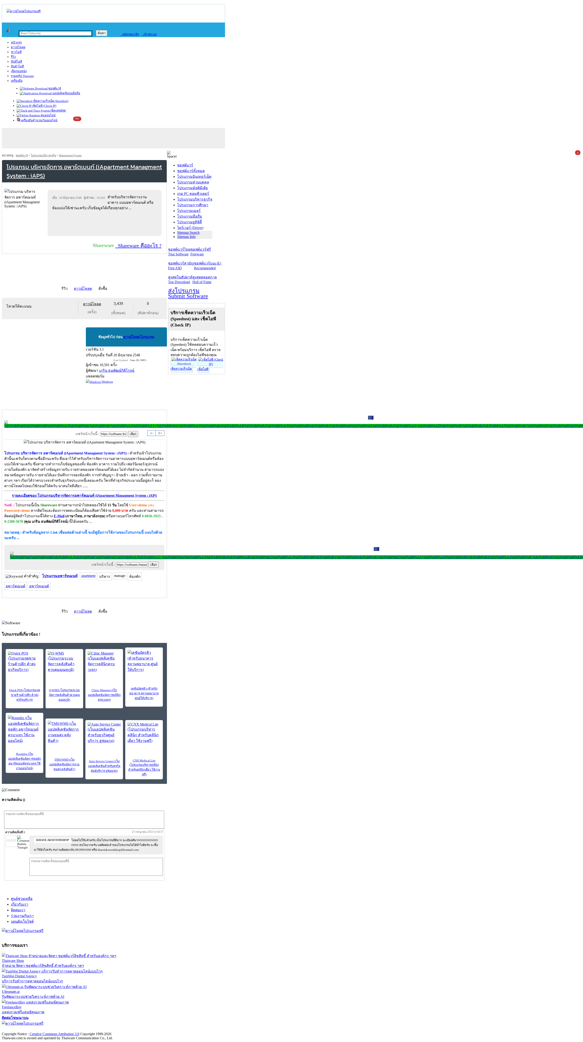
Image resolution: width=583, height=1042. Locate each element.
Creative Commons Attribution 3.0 (54, 1034)
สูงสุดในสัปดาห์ (180, 279)
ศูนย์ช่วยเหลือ (22, 899)
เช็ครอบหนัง (19, 71)
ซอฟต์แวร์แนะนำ (207, 265)
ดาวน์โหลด (18, 47)
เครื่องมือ (17, 80)
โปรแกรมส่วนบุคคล (193, 182)
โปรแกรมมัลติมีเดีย (192, 188)
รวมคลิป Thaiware (22, 76)
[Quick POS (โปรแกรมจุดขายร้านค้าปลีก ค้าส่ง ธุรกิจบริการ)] (24, 662)
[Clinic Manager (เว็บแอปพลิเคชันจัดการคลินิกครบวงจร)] (104, 662)
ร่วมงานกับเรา (22, 916)
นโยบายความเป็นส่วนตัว (60, 1029)
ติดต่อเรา (18, 910)
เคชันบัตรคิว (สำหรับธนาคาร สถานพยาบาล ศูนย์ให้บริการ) (144, 693)
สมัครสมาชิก (129, 34)
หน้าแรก (16, 42)
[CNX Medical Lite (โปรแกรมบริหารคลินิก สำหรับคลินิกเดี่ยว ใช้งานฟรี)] (144, 733)
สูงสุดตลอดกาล (204, 279)
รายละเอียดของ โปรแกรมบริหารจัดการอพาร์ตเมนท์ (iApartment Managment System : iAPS (84, 495)
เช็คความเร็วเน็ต (181, 368)
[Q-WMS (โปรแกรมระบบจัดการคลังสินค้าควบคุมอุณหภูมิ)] (64, 662)
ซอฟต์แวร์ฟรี (200, 251)
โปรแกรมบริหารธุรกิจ (43, 155)
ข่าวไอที (16, 52)
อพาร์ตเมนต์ (15, 586)
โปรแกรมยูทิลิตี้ (189, 222)
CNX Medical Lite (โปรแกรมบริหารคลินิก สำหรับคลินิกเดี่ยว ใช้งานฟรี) (144, 767)
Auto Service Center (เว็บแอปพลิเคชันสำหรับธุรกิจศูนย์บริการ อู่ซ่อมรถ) (104, 765)
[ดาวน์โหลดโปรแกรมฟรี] (24, 11)
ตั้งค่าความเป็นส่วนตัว (19, 1029)
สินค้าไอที (17, 66)
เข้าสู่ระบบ (149, 34)
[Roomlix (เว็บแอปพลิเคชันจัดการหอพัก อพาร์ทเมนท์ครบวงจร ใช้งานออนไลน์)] (24, 729)
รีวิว (13, 57)
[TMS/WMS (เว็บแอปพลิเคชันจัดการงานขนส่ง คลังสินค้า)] (64, 732)
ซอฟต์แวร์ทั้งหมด (191, 171)
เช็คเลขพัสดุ (58, 110)
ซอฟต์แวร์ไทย (179, 251)
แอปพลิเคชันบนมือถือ (66, 93)
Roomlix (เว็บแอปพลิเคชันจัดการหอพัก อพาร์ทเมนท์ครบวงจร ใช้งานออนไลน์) (24, 761)
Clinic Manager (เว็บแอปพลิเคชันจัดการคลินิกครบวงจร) (104, 694)
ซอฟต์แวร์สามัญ (181, 265)
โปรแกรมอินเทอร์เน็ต (194, 176)
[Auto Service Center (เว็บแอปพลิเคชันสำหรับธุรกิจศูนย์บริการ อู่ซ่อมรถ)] (104, 733)
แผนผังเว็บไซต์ (22, 921)
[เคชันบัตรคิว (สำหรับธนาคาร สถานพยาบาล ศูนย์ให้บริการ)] (144, 661)
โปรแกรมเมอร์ (189, 211)
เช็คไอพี (202, 369)
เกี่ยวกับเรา (19, 904)
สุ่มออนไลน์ (48, 115)
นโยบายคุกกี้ (94, 1029)
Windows (107, 381)
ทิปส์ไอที (16, 61)
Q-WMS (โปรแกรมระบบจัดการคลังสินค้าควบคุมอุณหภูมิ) (64, 694)
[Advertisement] (105, 223)
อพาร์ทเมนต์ (39, 586)
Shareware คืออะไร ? (138, 245)
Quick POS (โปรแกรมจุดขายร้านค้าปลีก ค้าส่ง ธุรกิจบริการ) (24, 694)
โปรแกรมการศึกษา (192, 205)
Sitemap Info (186, 237)
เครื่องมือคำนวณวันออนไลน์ (38, 120)
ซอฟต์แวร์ (54, 88)
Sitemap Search (188, 232)
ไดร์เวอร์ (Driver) (190, 228)
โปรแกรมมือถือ (189, 216)
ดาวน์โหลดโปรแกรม (138, 337)
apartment (88, 576)
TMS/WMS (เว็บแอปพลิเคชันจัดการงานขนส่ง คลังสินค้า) (64, 764)
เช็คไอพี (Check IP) (43, 105)
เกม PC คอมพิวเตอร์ (193, 194)
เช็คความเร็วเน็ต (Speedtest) (50, 101)
